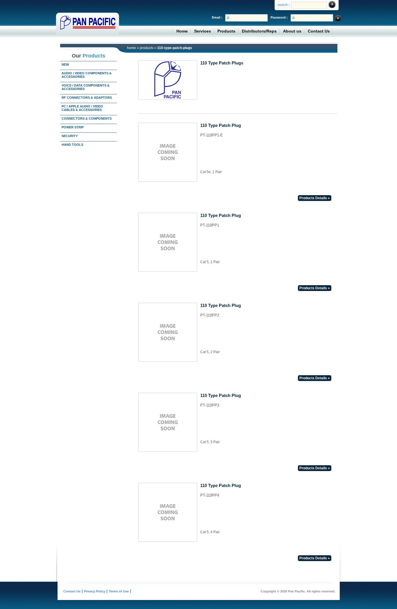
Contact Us (319, 31)
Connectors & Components (87, 118)
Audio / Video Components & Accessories (87, 74)
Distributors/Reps (259, 31)
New (65, 64)
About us (292, 31)
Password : (279, 17)
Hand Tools (72, 144)
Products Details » (314, 198)
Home (182, 31)
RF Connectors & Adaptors (87, 97)
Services (202, 31)
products (146, 48)
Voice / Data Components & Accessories (86, 87)
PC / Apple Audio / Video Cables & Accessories (82, 108)
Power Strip (73, 127)
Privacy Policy (94, 591)
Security (70, 136)
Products (226, 31)
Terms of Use (119, 591)
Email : (217, 17)
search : (284, 4)
